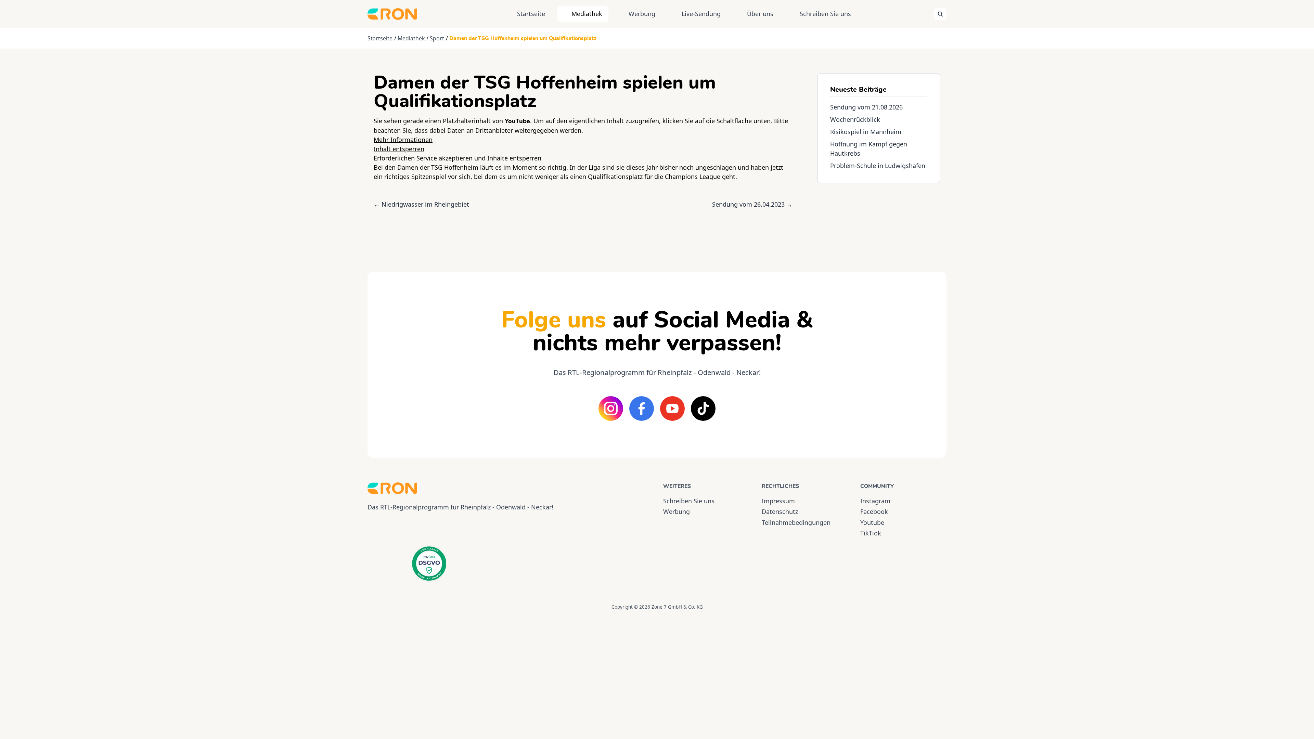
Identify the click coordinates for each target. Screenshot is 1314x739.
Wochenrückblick (855, 119)
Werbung (642, 14)
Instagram (875, 501)
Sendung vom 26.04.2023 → (752, 204)
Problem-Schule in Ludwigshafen (877, 165)
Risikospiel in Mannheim (865, 132)
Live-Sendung (701, 14)
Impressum (778, 501)
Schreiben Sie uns (825, 14)
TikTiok (870, 533)
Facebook (874, 511)
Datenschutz (780, 511)
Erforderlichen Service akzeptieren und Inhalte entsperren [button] (457, 158)
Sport (437, 38)
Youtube (872, 522)
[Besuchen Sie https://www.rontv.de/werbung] (878, 221)
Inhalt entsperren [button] (399, 149)
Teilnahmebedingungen (796, 522)
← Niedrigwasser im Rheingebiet (421, 204)
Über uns (760, 14)
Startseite (531, 14)
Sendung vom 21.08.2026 (866, 107)
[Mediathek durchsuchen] (940, 14)
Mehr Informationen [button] (403, 139)
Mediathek (586, 14)
